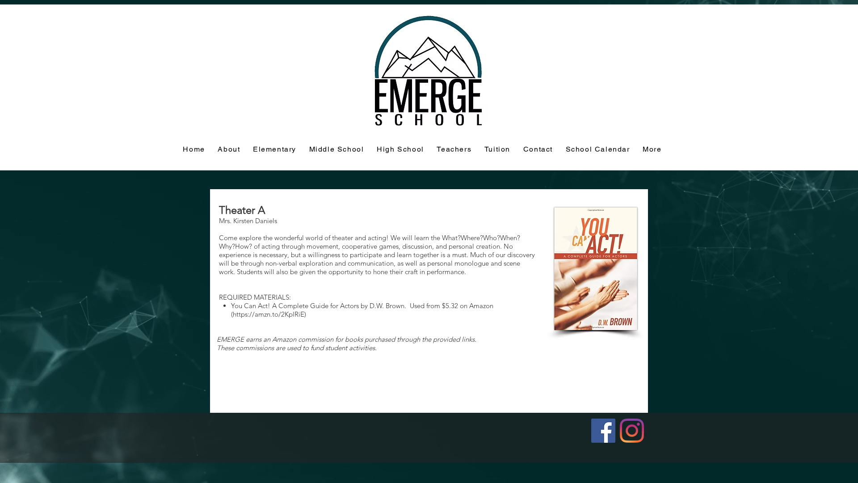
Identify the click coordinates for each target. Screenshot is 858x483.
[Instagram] (632, 431)
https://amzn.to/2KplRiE (268, 314)
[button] (497, 149)
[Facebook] (603, 431)
